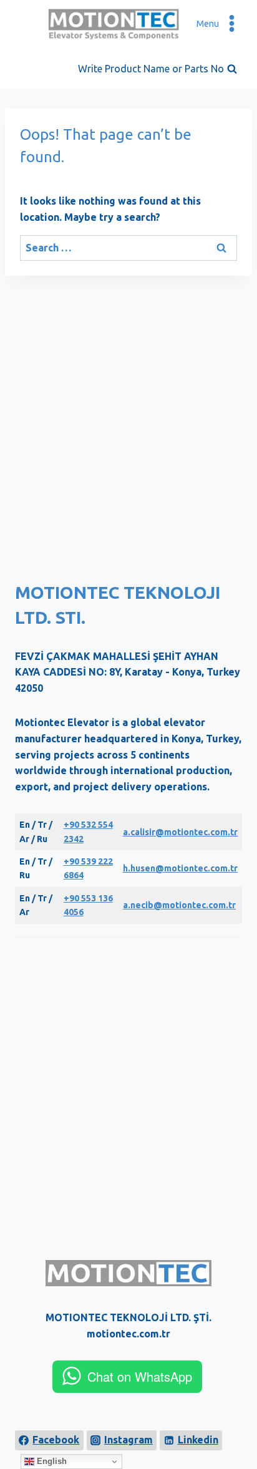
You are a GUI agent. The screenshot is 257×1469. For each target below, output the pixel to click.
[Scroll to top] (238, 1423)
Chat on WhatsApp (139, 1376)
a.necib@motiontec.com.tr (179, 905)
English (50, 1461)
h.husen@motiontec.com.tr (180, 868)
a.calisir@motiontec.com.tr (180, 832)
